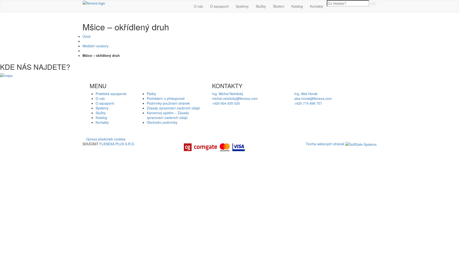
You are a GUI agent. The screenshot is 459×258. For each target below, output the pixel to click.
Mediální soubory (95, 45)
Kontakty (316, 6)
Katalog (297, 6)
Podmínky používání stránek (168, 103)
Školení (278, 6)
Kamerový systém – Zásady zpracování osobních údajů (168, 115)
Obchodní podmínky (162, 122)
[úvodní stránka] (94, 2)
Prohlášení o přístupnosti (166, 98)
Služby (261, 6)
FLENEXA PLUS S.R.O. (117, 143)
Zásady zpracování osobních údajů (173, 108)
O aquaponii (219, 6)
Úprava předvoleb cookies (106, 139)
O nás (198, 6)
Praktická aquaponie (111, 93)
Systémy (242, 6)
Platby (151, 93)
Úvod (86, 36)
